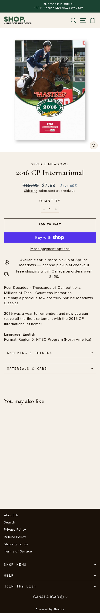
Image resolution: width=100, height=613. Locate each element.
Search (9, 522)
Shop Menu (15, 564)
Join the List (20, 586)
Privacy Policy (15, 529)
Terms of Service (18, 551)
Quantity (50, 201)
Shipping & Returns (29, 353)
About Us (11, 515)
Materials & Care (27, 368)
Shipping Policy (16, 544)
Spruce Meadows (50, 164)
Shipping (30, 191)
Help (9, 575)
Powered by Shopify (50, 609)
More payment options (50, 248)
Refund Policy (15, 537)
